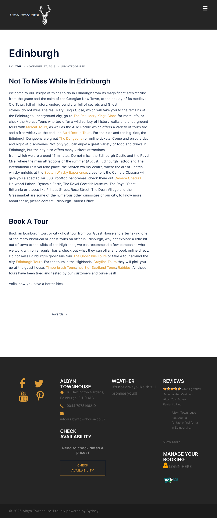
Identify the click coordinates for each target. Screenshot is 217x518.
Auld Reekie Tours (77, 133)
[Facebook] (22, 386)
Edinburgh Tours (29, 262)
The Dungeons (70, 138)
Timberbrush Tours (61, 267)
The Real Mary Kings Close (95, 116)
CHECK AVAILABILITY (82, 467)
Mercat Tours (36, 127)
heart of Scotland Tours (97, 267)
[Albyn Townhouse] (30, 14)
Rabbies (124, 267)
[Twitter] (39, 386)
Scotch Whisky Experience (65, 172)
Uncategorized (73, 66)
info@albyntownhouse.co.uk (82, 419)
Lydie (18, 66)
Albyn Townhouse (174, 399)
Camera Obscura (127, 178)
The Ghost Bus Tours (90, 256)
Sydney (93, 511)
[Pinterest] (40, 399)
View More (171, 442)
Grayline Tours (105, 262)
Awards (58, 314)
